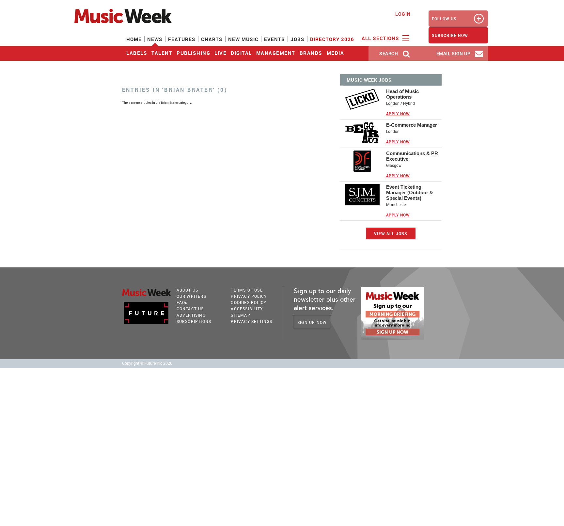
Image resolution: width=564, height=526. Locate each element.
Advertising (191, 315)
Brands (311, 53)
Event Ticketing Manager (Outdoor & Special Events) (409, 192)
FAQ (182, 302)
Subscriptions (194, 321)
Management (275, 53)
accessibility (247, 308)
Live (220, 53)
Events (274, 39)
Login (403, 14)
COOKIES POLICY (248, 302)
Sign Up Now (312, 322)
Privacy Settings (251, 321)
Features (182, 39)
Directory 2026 (332, 39)
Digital (241, 53)
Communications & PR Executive (412, 156)
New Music (243, 39)
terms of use (246, 290)
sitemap (240, 315)
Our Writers (191, 296)
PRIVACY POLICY (249, 296)
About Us (187, 290)
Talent (161, 53)
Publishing (193, 53)
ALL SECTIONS (381, 38)
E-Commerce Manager (411, 125)
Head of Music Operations (402, 94)
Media (335, 53)
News (155, 39)
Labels (136, 53)
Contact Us (190, 308)
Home (134, 39)
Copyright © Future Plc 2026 (147, 363)
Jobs (297, 39)
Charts (212, 39)
